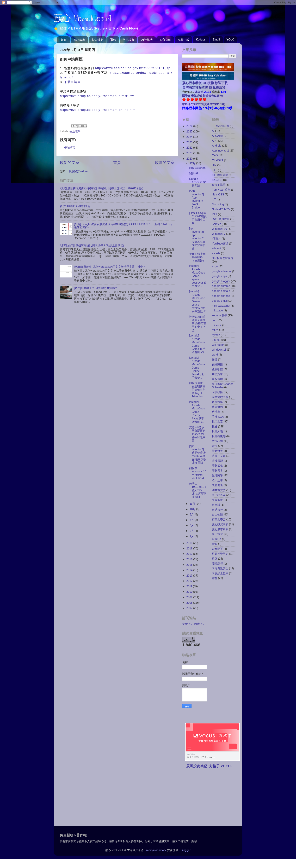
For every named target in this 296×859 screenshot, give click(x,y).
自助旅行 (217, 509)
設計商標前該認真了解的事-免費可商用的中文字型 (197, 323)
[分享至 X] (79, 126)
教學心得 (217, 441)
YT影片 (216, 238)
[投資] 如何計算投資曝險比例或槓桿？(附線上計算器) (92, 245)
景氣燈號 (217, 450)
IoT (214, 199)
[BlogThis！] (76, 126)
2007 (189, 608)
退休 (113, 40)
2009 (189, 597)
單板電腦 (217, 379)
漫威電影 (217, 460)
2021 (189, 153)
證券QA (216, 539)
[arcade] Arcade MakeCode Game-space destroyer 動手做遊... (197, 275)
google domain (221, 290)
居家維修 (217, 401)
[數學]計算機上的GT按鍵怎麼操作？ (96, 287)
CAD (215, 155)
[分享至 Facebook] (82, 126)
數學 (214, 446)
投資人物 (217, 431)
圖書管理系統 (220, 397)
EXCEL (216, 179)
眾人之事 (217, 480)
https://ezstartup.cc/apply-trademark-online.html (98, 110)
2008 (189, 602)
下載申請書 (72, 82)
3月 (192, 525)
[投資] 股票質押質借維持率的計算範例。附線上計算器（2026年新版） (102, 188)
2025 (189, 131)
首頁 (64, 40)
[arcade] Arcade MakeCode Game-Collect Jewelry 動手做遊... (197, 367)
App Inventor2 (220, 150)
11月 (193, 503)
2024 (189, 136)
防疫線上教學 (220, 573)
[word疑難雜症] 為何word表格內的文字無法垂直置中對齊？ (110, 266)
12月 (193, 163)
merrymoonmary (156, 850)
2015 (189, 564)
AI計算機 (147, 40)
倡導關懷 (217, 364)
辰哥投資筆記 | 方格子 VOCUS (209, 766)
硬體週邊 (217, 485)
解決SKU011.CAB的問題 (75, 206)
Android (216, 145)
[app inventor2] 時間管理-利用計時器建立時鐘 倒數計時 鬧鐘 (197, 454)
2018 (189, 548)
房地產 (216, 411)
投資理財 (97, 40)
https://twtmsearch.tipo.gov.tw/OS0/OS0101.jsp (132, 68)
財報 (214, 543)
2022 (189, 147)
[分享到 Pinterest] (85, 126)
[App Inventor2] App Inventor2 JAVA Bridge (196, 199)
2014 (189, 570)
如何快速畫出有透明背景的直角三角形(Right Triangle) (197, 389)
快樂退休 (217, 406)
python (216, 334)
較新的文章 (69, 162)
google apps (219, 276)
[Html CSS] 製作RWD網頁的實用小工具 (198, 217)
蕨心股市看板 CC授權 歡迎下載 (205, 83)
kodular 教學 (219, 315)
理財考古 (217, 470)
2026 (189, 125)
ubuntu (216, 339)
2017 (189, 553)
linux (215, 320)
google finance (221, 295)
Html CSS (218, 194)
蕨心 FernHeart (83, 18)
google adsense (221, 271)
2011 (189, 586)
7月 (192, 519)
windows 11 (219, 349)
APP (215, 140)
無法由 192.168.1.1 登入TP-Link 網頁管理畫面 (197, 490)
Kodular (201, 39)
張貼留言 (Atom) (78, 171)
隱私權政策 (216, 87)
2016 (189, 559)
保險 (214, 359)
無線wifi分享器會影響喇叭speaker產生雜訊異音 (197, 434)
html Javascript (221, 305)
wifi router (218, 344)
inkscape (217, 310)
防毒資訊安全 (220, 568)
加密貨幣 (165, 40)
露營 (214, 578)
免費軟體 (217, 369)
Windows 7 (218, 233)
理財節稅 (217, 465)
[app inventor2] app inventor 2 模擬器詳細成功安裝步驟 (197, 238)
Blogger (185, 850)
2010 (189, 591)
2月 (192, 530)
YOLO (230, 39)
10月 (193, 509)
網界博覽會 (219, 490)
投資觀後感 (219, 436)
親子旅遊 (217, 534)
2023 (189, 142)
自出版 (216, 504)
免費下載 (183, 40)
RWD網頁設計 (221, 218)
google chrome (221, 285)
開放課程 (217, 563)
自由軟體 (217, 514)
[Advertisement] (211, 798)
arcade (216, 253)
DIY (214, 165)
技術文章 (217, 421)
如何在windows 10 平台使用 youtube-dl (197, 473)
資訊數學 (79, 40)
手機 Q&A (218, 416)
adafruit (216, 248)
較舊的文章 (165, 162)
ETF (214, 170)
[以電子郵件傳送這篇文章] (72, 126)
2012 (189, 580)
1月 (192, 536)
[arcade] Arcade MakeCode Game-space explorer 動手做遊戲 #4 (197, 301)
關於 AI (193, 173)
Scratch (216, 223)
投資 (214, 426)
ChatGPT (217, 160)
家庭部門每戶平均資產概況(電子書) (203, 104)
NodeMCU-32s (221, 209)
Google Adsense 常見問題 (197, 182)
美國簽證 (217, 499)
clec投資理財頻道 (222, 258)
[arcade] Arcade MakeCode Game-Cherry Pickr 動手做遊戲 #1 (197, 411)
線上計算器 (219, 494)
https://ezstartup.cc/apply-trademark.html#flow (97, 96)
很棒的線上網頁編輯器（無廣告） (197, 257)
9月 (192, 514)
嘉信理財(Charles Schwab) (222, 385)
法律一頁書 (219, 455)
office (215, 330)
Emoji (216, 39)
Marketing (218, 204)
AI (213, 130)
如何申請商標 (197, 168)
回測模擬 (128, 40)
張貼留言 (69, 147)
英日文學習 (219, 519)
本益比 (199, 91)
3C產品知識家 (220, 125)
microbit (216, 325)
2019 (189, 542)
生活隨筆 (75, 131)
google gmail (220, 300)
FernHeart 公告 (221, 189)
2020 (189, 158)
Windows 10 (219, 228)
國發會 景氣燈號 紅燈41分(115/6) (202, 95)
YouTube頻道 (220, 243)
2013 (189, 575)
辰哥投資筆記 (220, 553)
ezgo (215, 266)
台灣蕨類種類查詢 (195, 87)
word (215, 354)
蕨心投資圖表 (220, 524)
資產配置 (217, 548)
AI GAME (217, 135)
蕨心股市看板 (220, 529)
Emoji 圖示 (218, 184)
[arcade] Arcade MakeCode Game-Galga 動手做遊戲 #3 (197, 344)
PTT (214, 214)
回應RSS (200, 623)
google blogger (221, 281)
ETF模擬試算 (220, 174)
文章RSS (188, 623)
